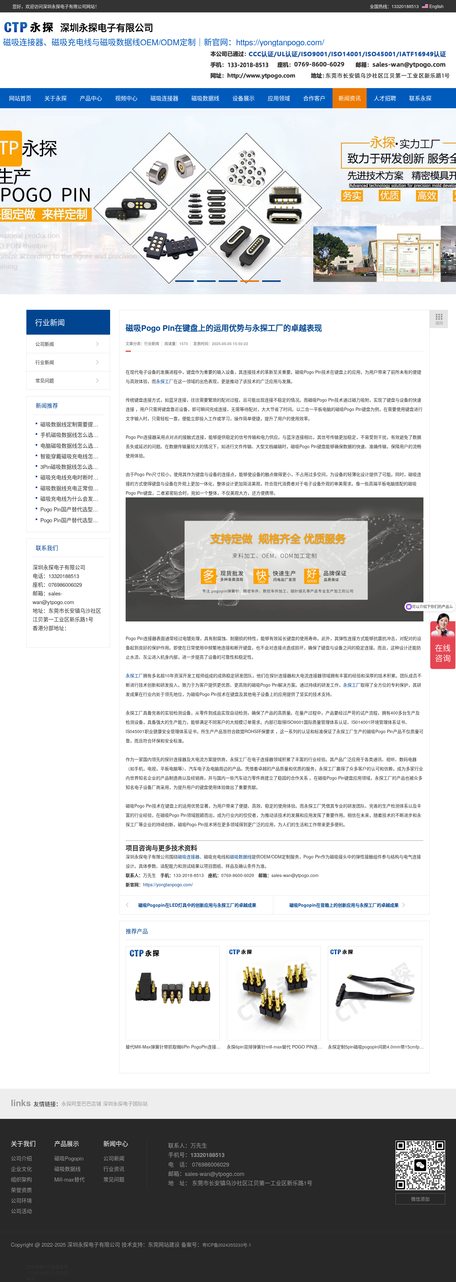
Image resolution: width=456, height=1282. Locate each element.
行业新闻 (44, 362)
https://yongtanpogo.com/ (168, 884)
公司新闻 (44, 344)
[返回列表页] (439, 319)
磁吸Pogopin (68, 1158)
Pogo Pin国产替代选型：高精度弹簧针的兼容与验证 (100, 520)
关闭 (30, 1279)
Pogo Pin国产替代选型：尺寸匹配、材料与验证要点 (100, 509)
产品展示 (66, 1143)
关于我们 (23, 1143)
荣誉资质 (21, 1190)
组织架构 (21, 1179)
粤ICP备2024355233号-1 (226, 1245)
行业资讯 (113, 1169)
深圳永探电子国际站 (125, 1103)
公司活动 (21, 1211)
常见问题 (44, 380)
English (436, 6)
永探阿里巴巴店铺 (81, 1103)
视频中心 (126, 98)
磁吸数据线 (205, 98)
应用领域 (279, 98)
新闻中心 (115, 1143)
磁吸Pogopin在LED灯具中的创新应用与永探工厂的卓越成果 (197, 905)
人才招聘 (385, 98)
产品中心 (91, 98)
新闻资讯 (349, 98)
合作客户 (314, 98)
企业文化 (21, 1169)
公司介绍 (21, 1158)
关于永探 (55, 98)
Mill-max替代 (69, 1179)
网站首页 (20, 98)
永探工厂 (164, 381)
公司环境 (21, 1200)
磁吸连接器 (164, 98)
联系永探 (420, 98)
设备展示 (243, 98)
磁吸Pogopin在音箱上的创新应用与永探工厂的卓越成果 (344, 905)
